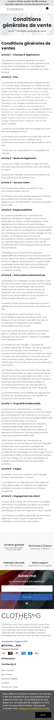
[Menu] (2, 9)
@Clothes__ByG (11, 645)
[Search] (41, 9)
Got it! (43, 715)
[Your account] (51, 9)
